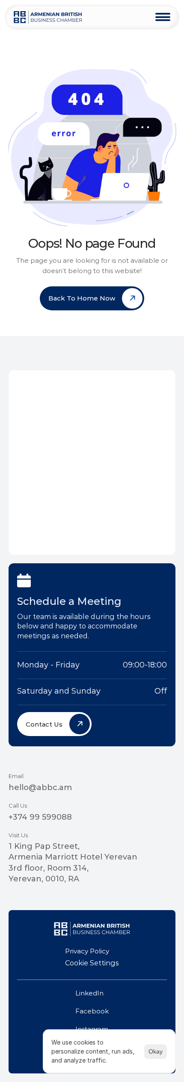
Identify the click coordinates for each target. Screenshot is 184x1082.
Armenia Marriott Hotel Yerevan (73, 857)
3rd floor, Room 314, (49, 868)
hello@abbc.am (40, 787)
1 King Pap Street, (44, 846)
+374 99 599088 (40, 817)
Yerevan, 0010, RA (44, 879)
